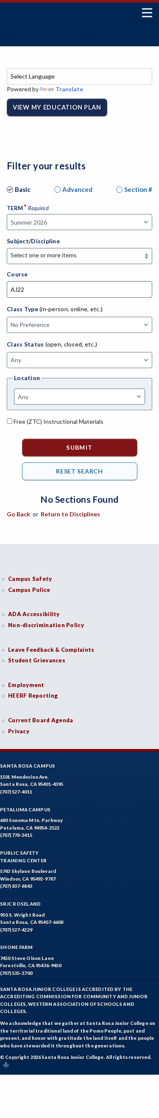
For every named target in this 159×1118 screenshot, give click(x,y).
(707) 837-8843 (16, 886)
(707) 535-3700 (16, 973)
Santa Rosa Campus (28, 766)
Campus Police (29, 589)
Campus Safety (30, 578)
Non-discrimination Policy (46, 625)
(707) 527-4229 (16, 929)
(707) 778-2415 (16, 835)
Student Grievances (36, 660)
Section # (138, 189)
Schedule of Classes (56, 37)
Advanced (77, 189)
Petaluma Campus (25, 809)
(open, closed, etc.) (71, 344)
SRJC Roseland (20, 904)
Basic (23, 189)
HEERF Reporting (33, 695)
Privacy (18, 731)
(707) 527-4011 (16, 791)
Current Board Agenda (40, 720)
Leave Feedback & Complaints (51, 649)
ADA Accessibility (34, 614)
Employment (26, 685)
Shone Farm (16, 947)
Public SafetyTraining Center (23, 856)
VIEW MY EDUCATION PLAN (57, 107)
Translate (69, 89)
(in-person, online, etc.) (71, 309)
